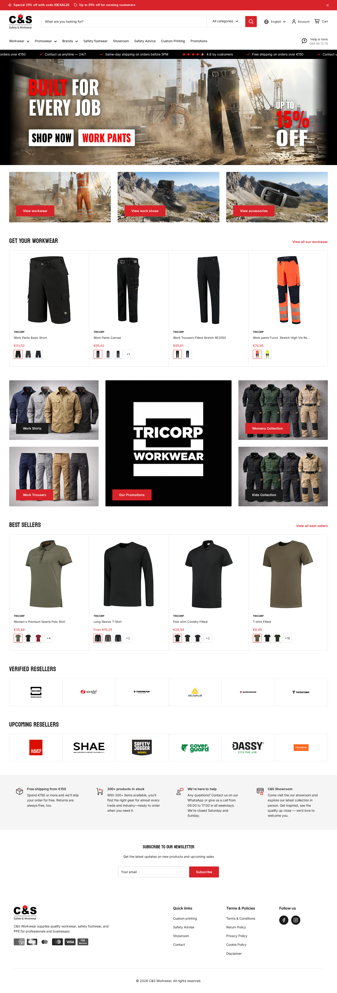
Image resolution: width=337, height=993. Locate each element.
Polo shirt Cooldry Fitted (190, 621)
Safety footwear (95, 41)
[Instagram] (295, 920)
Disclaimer (234, 953)
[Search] (251, 21)
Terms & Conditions (240, 918)
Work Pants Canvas (107, 337)
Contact (179, 944)
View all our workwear (310, 242)
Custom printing (185, 918)
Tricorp (19, 332)
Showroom (121, 41)
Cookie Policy (236, 944)
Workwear (16, 41)
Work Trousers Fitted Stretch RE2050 (199, 337)
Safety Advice (145, 41)
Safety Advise (183, 927)
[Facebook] (283, 920)
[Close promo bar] (327, 5)
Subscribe (204, 872)
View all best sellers (312, 526)
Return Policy (236, 927)
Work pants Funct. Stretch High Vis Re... (281, 337)
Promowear (43, 41)
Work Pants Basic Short (30, 337)
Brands (67, 41)
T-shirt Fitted (262, 621)
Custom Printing (173, 41)
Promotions (199, 41)
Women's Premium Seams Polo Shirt (39, 621)
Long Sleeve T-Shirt (108, 621)
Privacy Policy (236, 936)
